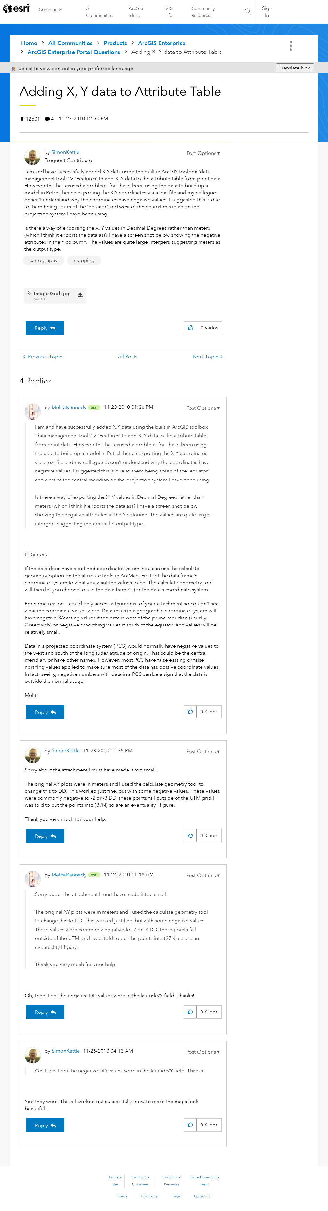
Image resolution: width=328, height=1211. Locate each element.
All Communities (99, 11)
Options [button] (291, 46)
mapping (84, 260)
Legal (177, 1196)
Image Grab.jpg (52, 293)
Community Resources (203, 11)
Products (115, 43)
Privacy (121, 1196)
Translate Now (295, 68)
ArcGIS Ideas (136, 11)
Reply (41, 328)
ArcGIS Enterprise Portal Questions (74, 52)
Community (50, 9)
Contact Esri (203, 1196)
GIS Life (169, 11)
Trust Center (149, 1196)
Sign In (267, 12)
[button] (203, 153)
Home (29, 43)
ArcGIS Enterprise (161, 43)
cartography (43, 260)
